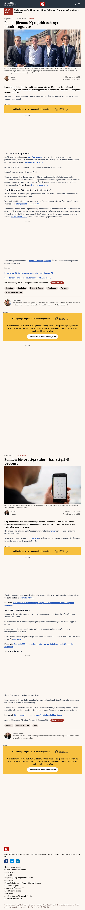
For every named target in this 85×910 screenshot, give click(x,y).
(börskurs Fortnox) (19, 217)
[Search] (75, 4)
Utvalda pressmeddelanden (15, 870)
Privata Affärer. (27, 598)
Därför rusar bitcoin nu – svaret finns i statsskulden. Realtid (38, 715)
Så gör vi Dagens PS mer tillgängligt (18, 896)
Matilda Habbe (18, 733)
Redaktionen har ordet (12, 891)
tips (35, 726)
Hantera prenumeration (13, 867)
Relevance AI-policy (12, 886)
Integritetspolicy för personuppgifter (18, 878)
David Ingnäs (17, 300)
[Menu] (79, 4)
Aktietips (9, 288)
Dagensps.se (8, 19)
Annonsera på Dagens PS (14, 888)
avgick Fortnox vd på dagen (40, 261)
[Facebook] (6, 861)
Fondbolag (52, 288)
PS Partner (8, 893)
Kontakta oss (9, 872)
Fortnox (64, 288)
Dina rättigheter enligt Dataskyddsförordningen (22, 883)
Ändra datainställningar (13, 899)
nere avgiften (18, 639)
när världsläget (33, 538)
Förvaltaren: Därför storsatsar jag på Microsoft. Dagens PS (28, 273)
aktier (53, 531)
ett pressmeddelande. (39, 185)
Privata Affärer (22, 726)
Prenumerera (57, 283)
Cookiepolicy (9, 880)
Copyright (8, 875)
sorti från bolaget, (35, 157)
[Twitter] (12, 861)
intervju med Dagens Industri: (27, 204)
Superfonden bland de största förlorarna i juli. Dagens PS (27, 278)
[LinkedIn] (18, 861)
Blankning (22, 288)
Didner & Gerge (36, 288)
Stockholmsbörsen (14, 292)
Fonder (31, 19)
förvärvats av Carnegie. (33, 162)
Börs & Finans (21, 19)
